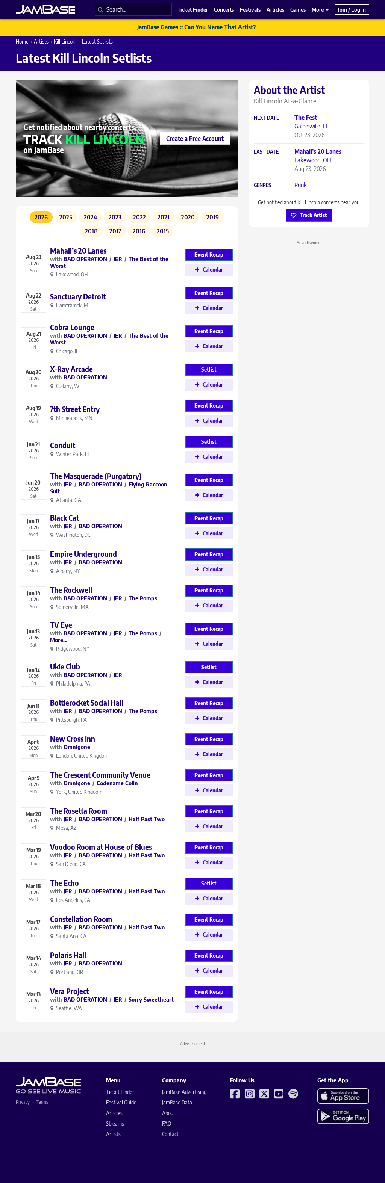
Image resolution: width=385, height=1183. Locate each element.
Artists (41, 41)
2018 (91, 231)
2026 (41, 217)
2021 (164, 217)
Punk (300, 185)
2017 (115, 231)
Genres (262, 185)
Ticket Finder (120, 1092)
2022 (139, 217)
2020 (188, 217)
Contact (170, 1134)
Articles (114, 1113)
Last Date (266, 152)
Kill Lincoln (65, 41)
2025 (65, 217)
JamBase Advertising (184, 1092)
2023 (115, 217)
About (168, 1113)
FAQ (166, 1123)
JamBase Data (177, 1102)
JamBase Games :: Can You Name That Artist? (196, 27)
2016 (139, 231)
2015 (163, 231)
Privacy (23, 1102)
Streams (115, 1123)
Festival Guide (121, 1102)
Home (22, 41)
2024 (90, 217)
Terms (42, 1102)
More (318, 9)
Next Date (266, 118)
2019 (212, 217)
